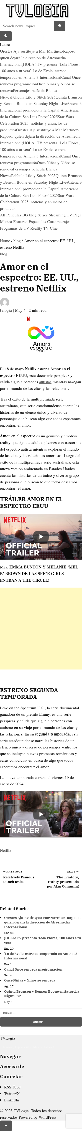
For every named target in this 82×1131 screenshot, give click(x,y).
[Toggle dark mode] (6, 36)
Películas (14, 215)
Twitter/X (12, 1093)
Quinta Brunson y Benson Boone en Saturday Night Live (42, 993)
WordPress (47, 1117)
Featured (21, 221)
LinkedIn (11, 1100)
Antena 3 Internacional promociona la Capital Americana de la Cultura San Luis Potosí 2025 (41, 110)
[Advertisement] (41, 628)
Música (6, 221)
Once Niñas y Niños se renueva (29, 980)
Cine (54, 228)
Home (5, 240)
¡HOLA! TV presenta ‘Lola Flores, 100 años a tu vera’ (42, 940)
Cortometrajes (58, 221)
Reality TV (40, 228)
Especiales (38, 221)
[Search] (59, 26)
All (3, 215)
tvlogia (6, 310)
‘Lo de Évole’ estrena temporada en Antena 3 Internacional (40, 955)
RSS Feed (12, 1087)
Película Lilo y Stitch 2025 (33, 97)
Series (43, 215)
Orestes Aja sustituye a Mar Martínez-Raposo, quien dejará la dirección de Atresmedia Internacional (38, 57)
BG (25, 215)
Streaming (58, 215)
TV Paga (74, 215)
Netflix (5, 850)
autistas (45, 381)
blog (33, 215)
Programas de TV (15, 228)
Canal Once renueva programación (33, 969)
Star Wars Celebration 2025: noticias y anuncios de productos (37, 123)
